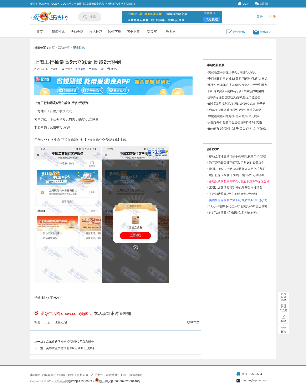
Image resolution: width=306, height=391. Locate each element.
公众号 (283, 310)
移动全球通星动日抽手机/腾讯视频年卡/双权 (237, 156)
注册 (272, 17)
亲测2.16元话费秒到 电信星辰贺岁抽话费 (235, 187)
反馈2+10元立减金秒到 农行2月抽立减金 (234, 110)
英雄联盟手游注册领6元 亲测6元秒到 (70, 348)
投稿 (283, 321)
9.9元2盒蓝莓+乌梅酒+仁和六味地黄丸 (234, 212)
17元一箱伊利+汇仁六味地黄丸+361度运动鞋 (238, 206)
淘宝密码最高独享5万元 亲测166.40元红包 (236, 162)
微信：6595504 (252, 374)
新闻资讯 (58, 32)
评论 (283, 331)
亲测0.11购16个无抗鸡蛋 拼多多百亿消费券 (237, 168)
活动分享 (64, 47)
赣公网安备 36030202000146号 (120, 381)
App (283, 299)
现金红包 (79, 47)
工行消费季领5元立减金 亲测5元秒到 (233, 194)
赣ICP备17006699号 (81, 381)
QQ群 (246, 3)
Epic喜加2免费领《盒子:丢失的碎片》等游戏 (237, 128)
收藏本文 (193, 322)
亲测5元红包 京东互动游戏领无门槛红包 (234, 97)
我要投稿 (239, 32)
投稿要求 (266, 32)
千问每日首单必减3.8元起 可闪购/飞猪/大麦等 (237, 78)
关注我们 (265, 3)
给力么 (171, 32)
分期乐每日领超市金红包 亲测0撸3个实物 (235, 122)
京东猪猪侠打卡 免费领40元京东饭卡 (70, 341)
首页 (39, 32)
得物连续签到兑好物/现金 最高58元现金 (234, 116)
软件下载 (114, 32)
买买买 (152, 32)
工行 (48, 322)
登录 (259, 17)
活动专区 (77, 32)
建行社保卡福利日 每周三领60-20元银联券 (236, 175)
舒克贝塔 (80, 69)
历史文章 (133, 32)
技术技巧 (95, 32)
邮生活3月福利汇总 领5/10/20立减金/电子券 (236, 103)
